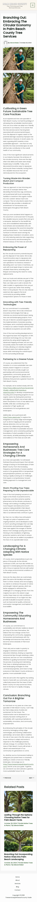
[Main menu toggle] (32, 5)
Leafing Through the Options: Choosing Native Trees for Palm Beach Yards (18, 817)
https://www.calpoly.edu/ (12, 417)
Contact (17, 890)
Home (17, 877)
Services (17, 884)
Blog (17, 887)
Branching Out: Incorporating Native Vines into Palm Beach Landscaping (18, 857)
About (17, 880)
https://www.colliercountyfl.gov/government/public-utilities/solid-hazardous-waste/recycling (18, 390)
